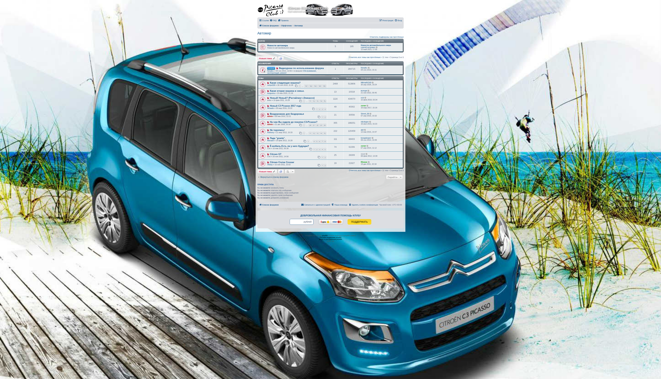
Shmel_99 (365, 114)
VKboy (270, 165)
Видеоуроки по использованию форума (301, 68)
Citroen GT (275, 154)
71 (310, 101)
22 (317, 125)
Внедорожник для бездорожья (287, 114)
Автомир (264, 33)
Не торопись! (277, 130)
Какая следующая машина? (285, 83)
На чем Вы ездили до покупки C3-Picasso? (293, 122)
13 (317, 133)
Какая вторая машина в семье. (287, 91)
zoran (363, 106)
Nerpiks (270, 71)
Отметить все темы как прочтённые (365, 57)
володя (364, 91)
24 (325, 125)
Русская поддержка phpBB (331, 237)
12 (314, 133)
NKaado (270, 108)
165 (324, 86)
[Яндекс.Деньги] (325, 221)
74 (321, 101)
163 (315, 86)
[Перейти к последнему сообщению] (369, 68)
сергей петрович (368, 47)
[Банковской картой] (337, 221)
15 (325, 133)
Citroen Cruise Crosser (282, 162)
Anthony (270, 132)
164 (319, 86)
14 (321, 133)
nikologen (365, 122)
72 (314, 101)
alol (362, 130)
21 (314, 125)
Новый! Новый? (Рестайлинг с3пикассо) (292, 98)
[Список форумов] (273, 9)
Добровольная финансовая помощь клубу (330, 215)
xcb (362, 98)
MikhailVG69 (366, 83)
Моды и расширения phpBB (330, 239)
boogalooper (366, 138)
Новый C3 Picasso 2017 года (285, 106)
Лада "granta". (277, 138)
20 (310, 125)
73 (317, 101)
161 (306, 86)
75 (325, 101)
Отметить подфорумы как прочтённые (387, 37)
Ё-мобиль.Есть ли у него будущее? (289, 146)
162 (310, 86)
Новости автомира (277, 45)
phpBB (325, 235)
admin (270, 116)
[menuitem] (273, 20)
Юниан (364, 162)
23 (321, 125)
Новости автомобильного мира (376, 45)
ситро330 (271, 85)
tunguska (271, 93)
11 (310, 133)
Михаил (270, 140)
